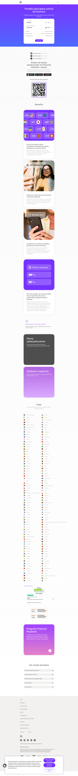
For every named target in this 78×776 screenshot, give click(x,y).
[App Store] (31, 74)
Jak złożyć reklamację (24, 724)
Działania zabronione (24, 728)
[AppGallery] (47, 74)
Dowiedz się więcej (28, 585)
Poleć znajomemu (23, 709)
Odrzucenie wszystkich (49, 765)
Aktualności (22, 702)
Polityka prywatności (24, 746)
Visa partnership (23, 715)
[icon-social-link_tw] (35, 740)
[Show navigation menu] (58, 2)
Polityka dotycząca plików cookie (27, 718)
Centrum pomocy (23, 705)
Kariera (21, 712)
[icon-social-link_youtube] (28, 740)
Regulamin (22, 721)
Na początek (39, 40)
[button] (5, 766)
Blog (21, 699)
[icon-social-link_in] (24, 740)
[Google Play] (39, 74)
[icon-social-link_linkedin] (31, 740)
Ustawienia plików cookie (49, 770)
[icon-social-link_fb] (21, 740)
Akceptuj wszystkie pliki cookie (49, 760)
